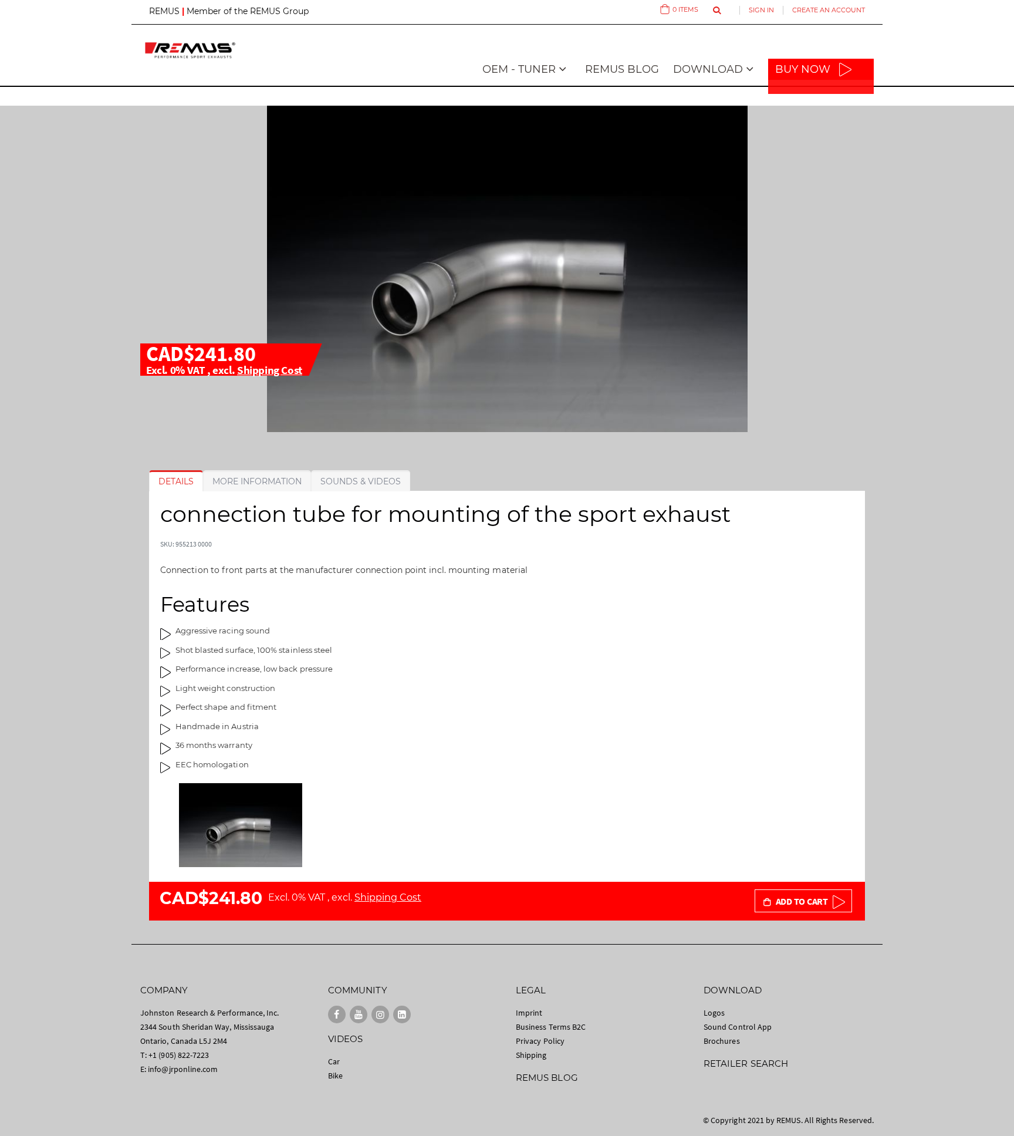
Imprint (529, 1012)
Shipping (531, 1055)
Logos (714, 1012)
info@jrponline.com (183, 1069)
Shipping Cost (269, 370)
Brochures (722, 1041)
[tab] (176, 481)
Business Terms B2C (551, 1027)
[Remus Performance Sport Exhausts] (190, 50)
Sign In (761, 10)
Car (334, 1061)
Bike (335, 1075)
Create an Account (828, 10)
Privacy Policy (540, 1041)
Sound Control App (738, 1027)
